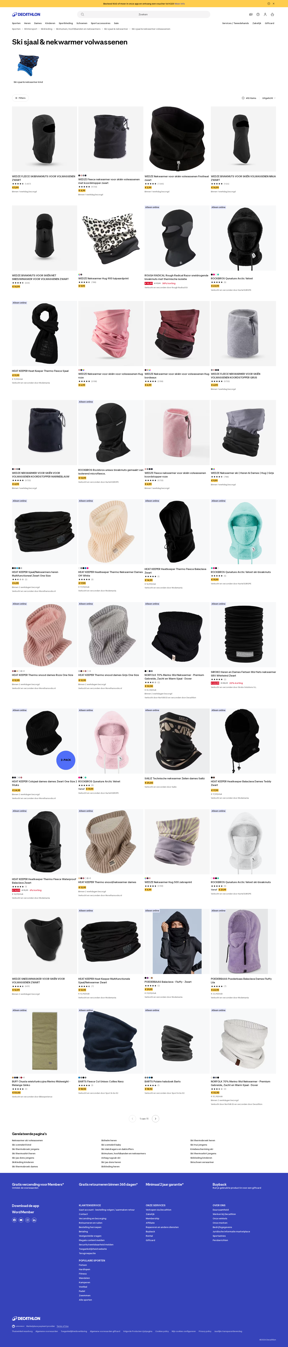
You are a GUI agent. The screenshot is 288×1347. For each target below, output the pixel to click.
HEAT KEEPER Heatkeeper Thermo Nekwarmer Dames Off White (110, 574)
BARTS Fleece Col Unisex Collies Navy (101, 1081)
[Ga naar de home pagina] (26, 14)
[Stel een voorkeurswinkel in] (250, 14)
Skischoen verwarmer (202, 1162)
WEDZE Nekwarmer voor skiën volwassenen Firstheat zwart (177, 178)
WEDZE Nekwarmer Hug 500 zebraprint (168, 882)
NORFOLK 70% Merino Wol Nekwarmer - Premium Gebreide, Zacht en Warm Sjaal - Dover (174, 677)
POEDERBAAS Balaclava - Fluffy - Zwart (168, 981)
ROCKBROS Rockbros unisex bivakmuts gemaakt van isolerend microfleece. (110, 471)
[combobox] (269, 98)
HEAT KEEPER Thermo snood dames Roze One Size (42, 675)
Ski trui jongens (198, 1144)
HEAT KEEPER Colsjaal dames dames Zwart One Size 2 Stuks (44, 783)
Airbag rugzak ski (110, 1158)
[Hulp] (258, 14)
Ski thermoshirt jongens (203, 1153)
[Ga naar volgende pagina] (155, 1118)
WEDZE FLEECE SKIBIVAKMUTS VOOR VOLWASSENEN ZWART (43, 178)
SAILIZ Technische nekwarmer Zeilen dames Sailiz (175, 778)
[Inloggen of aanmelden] (265, 14)
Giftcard (269, 23)
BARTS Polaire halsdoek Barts (163, 1081)
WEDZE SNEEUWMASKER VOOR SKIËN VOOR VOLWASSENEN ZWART (38, 980)
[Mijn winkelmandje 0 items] (272, 14)
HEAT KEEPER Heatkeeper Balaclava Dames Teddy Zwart (241, 783)
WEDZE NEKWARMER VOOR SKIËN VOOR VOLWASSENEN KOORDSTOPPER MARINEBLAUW (40, 474)
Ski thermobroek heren (202, 1140)
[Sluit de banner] (273, 3)
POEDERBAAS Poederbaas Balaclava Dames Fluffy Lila (241, 980)
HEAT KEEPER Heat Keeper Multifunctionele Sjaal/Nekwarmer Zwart (104, 980)
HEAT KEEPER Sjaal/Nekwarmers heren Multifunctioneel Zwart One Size (35, 574)
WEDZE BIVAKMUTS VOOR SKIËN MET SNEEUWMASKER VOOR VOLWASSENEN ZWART (40, 277)
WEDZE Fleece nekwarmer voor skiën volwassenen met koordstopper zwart (109, 181)
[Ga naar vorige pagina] (132, 1118)
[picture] (44, 139)
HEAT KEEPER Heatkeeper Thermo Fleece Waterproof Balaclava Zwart (44, 881)
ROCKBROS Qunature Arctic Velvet (232, 278)
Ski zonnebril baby (111, 1144)
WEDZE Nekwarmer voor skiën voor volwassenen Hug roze (110, 375)
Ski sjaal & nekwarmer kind (28, 82)
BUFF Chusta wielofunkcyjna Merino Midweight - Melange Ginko (41, 1083)
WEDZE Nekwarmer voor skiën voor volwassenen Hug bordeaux (177, 375)
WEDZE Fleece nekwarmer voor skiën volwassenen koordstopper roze (175, 474)
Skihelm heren (109, 1140)
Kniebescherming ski (201, 1149)
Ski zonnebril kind (21, 1144)
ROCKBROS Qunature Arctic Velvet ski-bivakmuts (241, 572)
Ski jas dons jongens (23, 1158)
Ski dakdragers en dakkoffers (117, 1149)
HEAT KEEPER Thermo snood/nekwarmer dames (107, 882)
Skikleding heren (110, 1166)
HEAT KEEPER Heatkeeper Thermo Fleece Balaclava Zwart (175, 571)
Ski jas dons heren (111, 1162)
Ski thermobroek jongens (25, 1149)
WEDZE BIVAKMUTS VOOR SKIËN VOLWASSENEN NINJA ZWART (243, 178)
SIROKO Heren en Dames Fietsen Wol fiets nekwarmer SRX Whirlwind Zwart (243, 673)
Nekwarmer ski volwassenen (27, 1140)
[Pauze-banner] (268, 3)
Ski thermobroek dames (25, 1166)
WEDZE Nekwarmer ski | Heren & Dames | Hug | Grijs (242, 472)
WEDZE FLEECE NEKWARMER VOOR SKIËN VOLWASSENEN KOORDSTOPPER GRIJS (235, 375)
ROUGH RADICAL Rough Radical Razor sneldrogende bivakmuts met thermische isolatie (176, 277)
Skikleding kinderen (201, 1158)
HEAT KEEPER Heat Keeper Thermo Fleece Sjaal (40, 370)
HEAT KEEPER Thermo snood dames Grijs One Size (108, 675)
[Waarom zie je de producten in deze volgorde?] (243, 98)
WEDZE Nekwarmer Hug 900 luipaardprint (103, 278)
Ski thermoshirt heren (23, 1153)
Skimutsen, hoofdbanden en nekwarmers (123, 1153)
